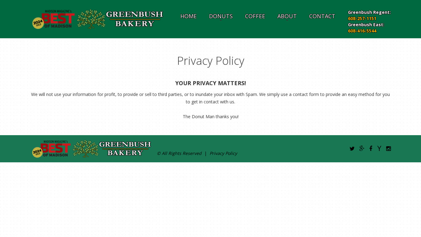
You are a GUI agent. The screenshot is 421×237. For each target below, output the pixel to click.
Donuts (221, 16)
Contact (322, 16)
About (287, 16)
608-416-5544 (362, 31)
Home (188, 16)
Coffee (255, 16)
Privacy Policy (223, 153)
